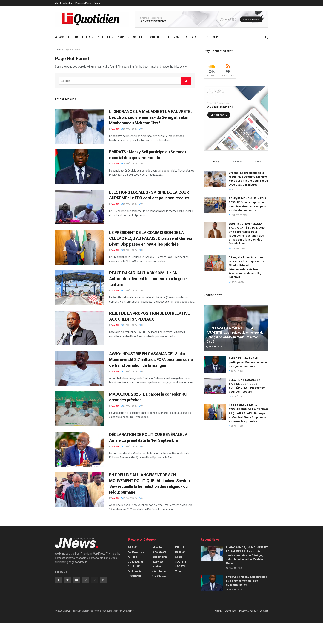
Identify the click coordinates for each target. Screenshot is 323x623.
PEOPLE (122, 37)
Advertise (68, 3)
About (58, 3)
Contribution (136, 561)
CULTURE (156, 37)
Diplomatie (134, 571)
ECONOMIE (175, 37)
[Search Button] (186, 81)
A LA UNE (133, 547)
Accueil (64, 37)
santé (178, 556)
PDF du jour (209, 37)
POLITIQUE (104, 37)
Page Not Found (72, 49)
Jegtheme (128, 611)
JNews (66, 611)
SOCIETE (138, 37)
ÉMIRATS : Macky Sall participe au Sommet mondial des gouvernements (248, 362)
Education (158, 547)
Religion (180, 551)
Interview (157, 561)
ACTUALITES (82, 37)
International (159, 556)
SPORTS (191, 37)
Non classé (159, 576)
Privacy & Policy (83, 3)
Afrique (132, 556)
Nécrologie (159, 571)
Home (58, 49)
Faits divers (159, 551)
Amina (115, 129)
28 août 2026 (130, 129)
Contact (98, 3)
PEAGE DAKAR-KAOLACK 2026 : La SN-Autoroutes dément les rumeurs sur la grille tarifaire (148, 279)
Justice (156, 566)
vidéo (178, 571)
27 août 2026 (130, 290)
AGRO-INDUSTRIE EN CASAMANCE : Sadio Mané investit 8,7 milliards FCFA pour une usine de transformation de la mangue (151, 359)
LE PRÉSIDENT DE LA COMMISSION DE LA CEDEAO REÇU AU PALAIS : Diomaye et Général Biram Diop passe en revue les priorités (151, 238)
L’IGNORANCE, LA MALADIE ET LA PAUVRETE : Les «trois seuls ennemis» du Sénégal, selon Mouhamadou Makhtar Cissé (150, 117)
